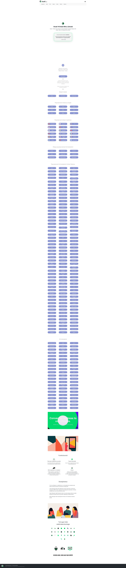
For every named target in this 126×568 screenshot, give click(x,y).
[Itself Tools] (63, 551)
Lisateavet (67, 34)
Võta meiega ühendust (21, 566)
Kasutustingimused (59, 37)
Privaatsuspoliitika (67, 37)
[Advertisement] (63, 13)
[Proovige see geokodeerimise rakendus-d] (63, 420)
